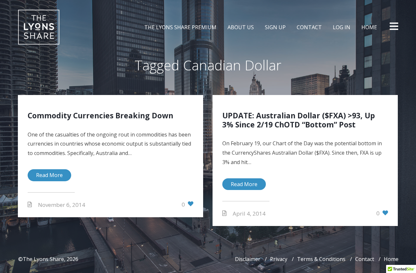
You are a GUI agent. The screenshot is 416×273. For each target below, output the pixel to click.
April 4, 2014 (249, 213)
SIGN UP (275, 27)
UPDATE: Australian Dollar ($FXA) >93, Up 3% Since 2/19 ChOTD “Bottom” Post (298, 120)
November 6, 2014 (61, 204)
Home (391, 259)
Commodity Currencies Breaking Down (100, 115)
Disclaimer (247, 259)
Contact (364, 259)
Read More (49, 175)
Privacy (278, 259)
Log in (341, 27)
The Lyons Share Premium (180, 27)
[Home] (38, 27)
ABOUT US (241, 27)
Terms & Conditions (321, 259)
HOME (369, 27)
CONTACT (309, 27)
